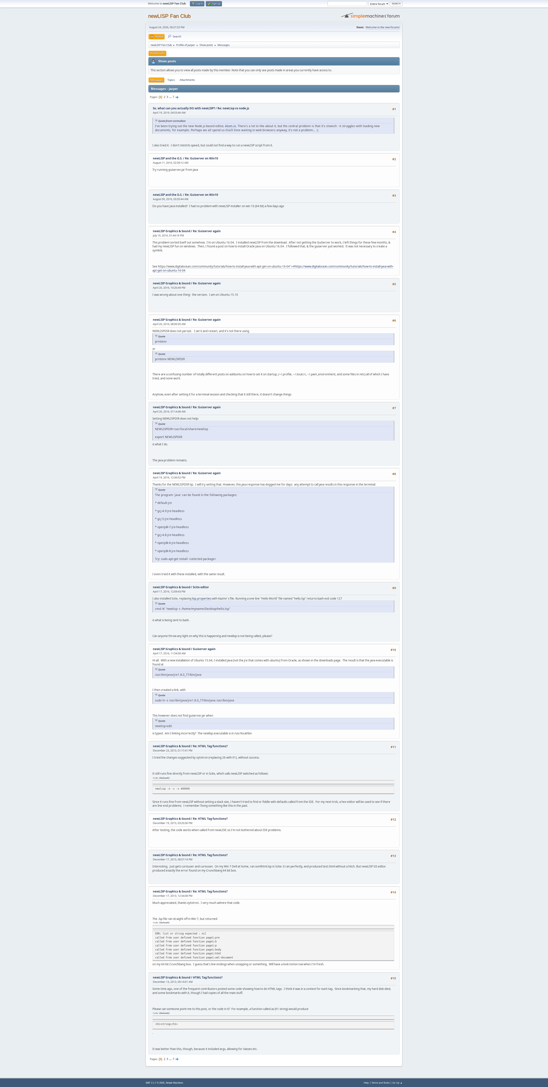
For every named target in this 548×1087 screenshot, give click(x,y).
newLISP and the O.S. (167, 158)
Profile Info (157, 53)
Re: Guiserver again (207, 231)
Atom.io (230, 126)
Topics (171, 80)
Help (366, 1082)
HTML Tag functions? (207, 977)
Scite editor (201, 587)
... (170, 97)
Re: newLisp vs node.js (233, 108)
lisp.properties (201, 598)
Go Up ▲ (397, 1082)
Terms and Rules (381, 1082)
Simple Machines (174, 1082)
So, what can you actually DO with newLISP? (184, 108)
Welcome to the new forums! (383, 27)
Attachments (187, 80)
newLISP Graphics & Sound (171, 231)
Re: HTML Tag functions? (210, 746)
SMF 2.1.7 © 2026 (155, 1082)
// (294, 266)
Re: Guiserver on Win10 (201, 158)
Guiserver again (204, 649)
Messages (156, 80)
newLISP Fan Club (169, 16)
